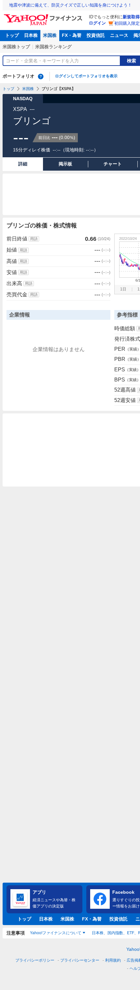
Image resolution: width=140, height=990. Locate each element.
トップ (12, 35)
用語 (34, 239)
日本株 (31, 35)
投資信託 (96, 35)
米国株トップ (16, 46)
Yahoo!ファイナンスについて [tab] (55, 933)
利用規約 (113, 960)
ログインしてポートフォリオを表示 (86, 76)
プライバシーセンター (79, 960)
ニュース (119, 35)
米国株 (50, 35)
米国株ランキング (53, 46)
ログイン (97, 23)
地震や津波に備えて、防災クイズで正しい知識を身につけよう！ (70, 5)
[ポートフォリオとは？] (40, 76)
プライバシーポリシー (34, 960)
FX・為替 (71, 35)
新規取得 (131, 16)
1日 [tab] (123, 289)
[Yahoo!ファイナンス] (44, 16)
